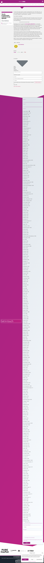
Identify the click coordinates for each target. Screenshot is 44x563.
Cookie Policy (30, 561)
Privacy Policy (34, 561)
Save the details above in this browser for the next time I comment (24, 82)
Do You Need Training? (28, 4)
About (32, 4)
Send (27, 542)
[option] (32, 111)
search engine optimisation (30, 23)
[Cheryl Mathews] (16, 47)
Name (24, 99)
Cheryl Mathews (21, 44)
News (35, 4)
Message (25, 529)
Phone (24, 108)
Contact (39, 4)
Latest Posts (18, 42)
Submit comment (37, 82)
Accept (25, 559)
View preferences (39, 559)
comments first (16, 70)
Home (5, 4)
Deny (32, 559)
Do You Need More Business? (21, 4)
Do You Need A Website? (13, 4)
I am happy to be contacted (29, 537)
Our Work (8, 4)
